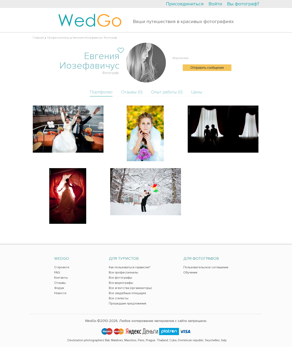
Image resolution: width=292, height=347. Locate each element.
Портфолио (101, 92)
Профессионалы (58, 37)
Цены (196, 92)
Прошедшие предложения (127, 303)
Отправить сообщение (207, 68)
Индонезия (180, 58)
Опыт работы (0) (167, 92)
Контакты (61, 278)
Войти (215, 4)
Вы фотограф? (243, 4)
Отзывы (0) (131, 92)
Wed (90, 20)
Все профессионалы (123, 272)
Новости (60, 293)
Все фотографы (120, 278)
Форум (59, 288)
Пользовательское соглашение (205, 267)
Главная (38, 37)
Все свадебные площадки (127, 293)
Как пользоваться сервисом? (129, 267)
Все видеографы (121, 283)
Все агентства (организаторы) (130, 288)
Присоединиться (185, 4)
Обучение (190, 272)
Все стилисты (118, 298)
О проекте (61, 267)
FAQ (57, 272)
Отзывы (60, 283)
